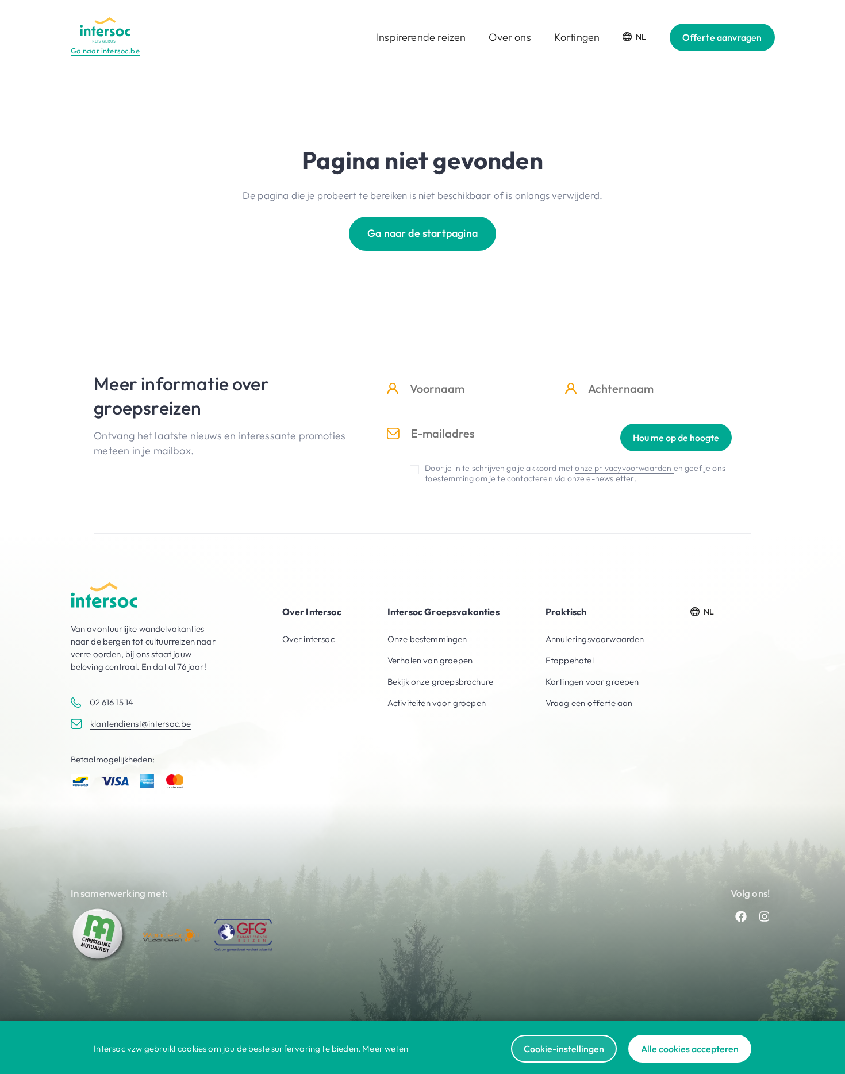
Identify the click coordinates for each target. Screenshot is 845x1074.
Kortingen (577, 37)
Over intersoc (308, 639)
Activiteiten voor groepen (436, 702)
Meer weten (385, 1048)
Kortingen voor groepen (592, 681)
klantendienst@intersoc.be (140, 723)
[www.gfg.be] (243, 935)
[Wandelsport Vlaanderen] (171, 935)
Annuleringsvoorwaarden (595, 639)
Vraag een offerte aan (589, 702)
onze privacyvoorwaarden (624, 468)
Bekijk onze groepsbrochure (440, 681)
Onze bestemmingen (427, 639)
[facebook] (741, 916)
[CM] (99, 935)
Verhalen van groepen (430, 660)
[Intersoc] (105, 30)
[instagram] (764, 916)
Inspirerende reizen (421, 37)
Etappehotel (570, 660)
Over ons (510, 37)
